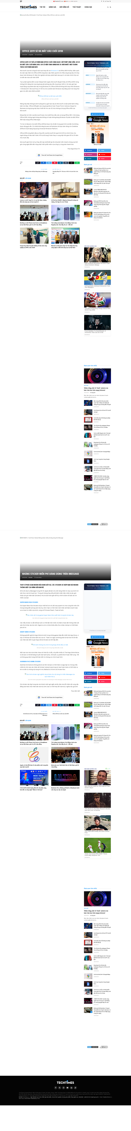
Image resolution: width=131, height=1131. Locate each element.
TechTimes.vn (26, 1097)
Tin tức (42, 7)
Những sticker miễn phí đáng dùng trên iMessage (36, 171)
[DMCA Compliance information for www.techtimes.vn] (104, 524)
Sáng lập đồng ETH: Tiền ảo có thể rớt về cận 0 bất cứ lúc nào (65, 172)
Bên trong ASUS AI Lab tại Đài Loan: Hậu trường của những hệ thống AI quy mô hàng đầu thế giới (102, 402)
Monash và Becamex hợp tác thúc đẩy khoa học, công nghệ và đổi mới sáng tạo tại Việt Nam (64, 247)
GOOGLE (88, 99)
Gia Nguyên (92, 392)
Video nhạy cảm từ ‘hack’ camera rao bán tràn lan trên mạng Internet (96, 389)
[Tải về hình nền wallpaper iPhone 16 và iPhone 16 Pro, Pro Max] (88, 427)
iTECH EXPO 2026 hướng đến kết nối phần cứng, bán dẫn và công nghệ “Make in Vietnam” (33, 789)
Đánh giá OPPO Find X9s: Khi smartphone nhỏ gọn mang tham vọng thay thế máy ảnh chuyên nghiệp (102, 203)
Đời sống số (64, 7)
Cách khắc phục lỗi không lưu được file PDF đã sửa (102, 419)
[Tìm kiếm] (110, 7)
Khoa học (88, 7)
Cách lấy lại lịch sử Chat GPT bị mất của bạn (102, 411)
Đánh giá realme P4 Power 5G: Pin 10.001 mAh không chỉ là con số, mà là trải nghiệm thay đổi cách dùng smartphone (102, 215)
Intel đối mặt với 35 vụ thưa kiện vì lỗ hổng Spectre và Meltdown (35, 714)
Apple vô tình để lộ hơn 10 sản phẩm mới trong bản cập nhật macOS (34, 766)
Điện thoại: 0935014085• (25, 1098)
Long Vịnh (31, 54)
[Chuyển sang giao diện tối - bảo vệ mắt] (108, 7)
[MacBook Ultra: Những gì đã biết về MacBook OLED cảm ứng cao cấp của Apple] (65, 778)
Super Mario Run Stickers (29, 602)
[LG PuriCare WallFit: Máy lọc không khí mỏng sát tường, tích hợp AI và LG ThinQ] (65, 190)
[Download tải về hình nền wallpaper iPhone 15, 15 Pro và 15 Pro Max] (88, 444)
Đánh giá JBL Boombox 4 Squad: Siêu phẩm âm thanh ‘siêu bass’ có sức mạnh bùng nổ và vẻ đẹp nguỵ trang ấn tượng (102, 488)
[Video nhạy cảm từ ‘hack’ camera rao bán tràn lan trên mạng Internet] (97, 376)
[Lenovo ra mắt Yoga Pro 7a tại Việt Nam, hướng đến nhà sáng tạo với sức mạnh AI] (34, 190)
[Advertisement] (97, 234)
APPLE (87, 72)
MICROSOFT (88, 90)
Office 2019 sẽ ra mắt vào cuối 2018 (61, 714)
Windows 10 (55, 70)
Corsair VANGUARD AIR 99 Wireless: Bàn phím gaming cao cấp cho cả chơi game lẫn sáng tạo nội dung (102, 192)
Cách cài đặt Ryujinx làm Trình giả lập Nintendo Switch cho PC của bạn (102, 435)
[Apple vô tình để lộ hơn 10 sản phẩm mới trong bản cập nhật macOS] (34, 755)
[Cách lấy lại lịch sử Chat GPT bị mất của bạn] (88, 412)
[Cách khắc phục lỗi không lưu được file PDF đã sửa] (88, 420)
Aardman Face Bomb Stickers (30, 661)
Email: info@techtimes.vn (106, 1097)
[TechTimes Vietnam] (28, 7)
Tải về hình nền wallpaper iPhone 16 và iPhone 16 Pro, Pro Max (102, 426)
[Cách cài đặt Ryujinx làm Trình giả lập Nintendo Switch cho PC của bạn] (88, 435)
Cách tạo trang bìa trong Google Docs (102, 460)
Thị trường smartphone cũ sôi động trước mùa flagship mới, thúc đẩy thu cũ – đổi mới (64, 224)
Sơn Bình (30, 577)
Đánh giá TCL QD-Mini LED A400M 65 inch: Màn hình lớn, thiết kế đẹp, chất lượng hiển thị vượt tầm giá (102, 181)
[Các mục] (21, 1)
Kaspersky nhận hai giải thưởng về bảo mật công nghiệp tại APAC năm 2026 (33, 247)
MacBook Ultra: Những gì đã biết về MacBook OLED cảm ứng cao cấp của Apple (65, 789)
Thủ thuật (77, 7)
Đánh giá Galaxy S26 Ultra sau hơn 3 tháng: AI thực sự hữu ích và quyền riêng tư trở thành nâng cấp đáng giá (102, 171)
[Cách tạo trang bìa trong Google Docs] (88, 461)
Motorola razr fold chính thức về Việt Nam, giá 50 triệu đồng (65, 766)
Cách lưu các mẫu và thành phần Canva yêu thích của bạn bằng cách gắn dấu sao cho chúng (102, 468)
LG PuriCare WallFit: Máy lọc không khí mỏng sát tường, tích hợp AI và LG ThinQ (64, 201)
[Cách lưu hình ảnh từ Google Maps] (88, 453)
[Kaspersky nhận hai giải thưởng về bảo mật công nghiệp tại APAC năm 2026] (34, 236)
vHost (38, 1098)
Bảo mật (86, 385)
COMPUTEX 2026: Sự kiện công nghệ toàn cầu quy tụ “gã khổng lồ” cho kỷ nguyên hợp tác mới (102, 478)
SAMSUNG (88, 81)
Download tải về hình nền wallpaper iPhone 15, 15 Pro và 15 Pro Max (102, 444)
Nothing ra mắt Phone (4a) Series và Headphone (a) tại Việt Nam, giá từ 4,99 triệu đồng (33, 224)
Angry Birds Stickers (27, 632)
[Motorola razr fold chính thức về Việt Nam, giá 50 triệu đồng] (65, 755)
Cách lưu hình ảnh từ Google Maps (102, 452)
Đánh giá (52, 7)
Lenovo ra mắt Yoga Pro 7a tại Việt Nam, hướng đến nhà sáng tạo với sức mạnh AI (33, 201)
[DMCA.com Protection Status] (92, 524)
